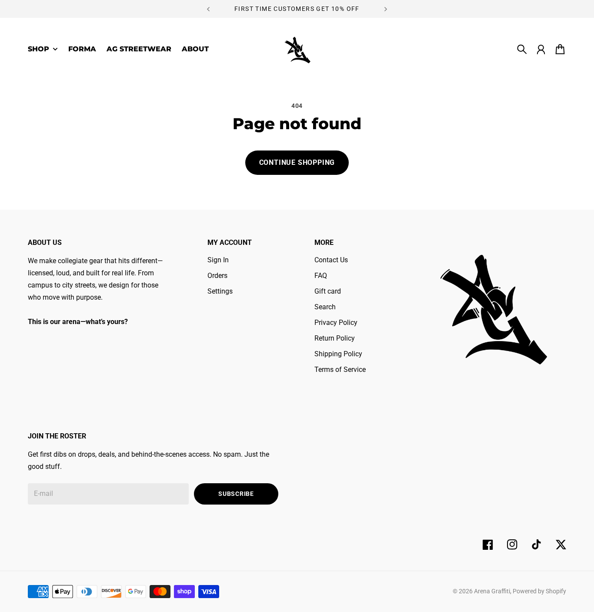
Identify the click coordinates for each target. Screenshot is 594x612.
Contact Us (331, 260)
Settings (220, 291)
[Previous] (208, 9)
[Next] (385, 9)
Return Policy (334, 338)
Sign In (218, 260)
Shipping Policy (338, 354)
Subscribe (236, 493)
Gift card (327, 291)
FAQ (320, 275)
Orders (217, 275)
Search (325, 307)
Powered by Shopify (539, 591)
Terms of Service (340, 369)
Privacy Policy (335, 322)
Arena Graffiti (492, 591)
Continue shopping (297, 162)
